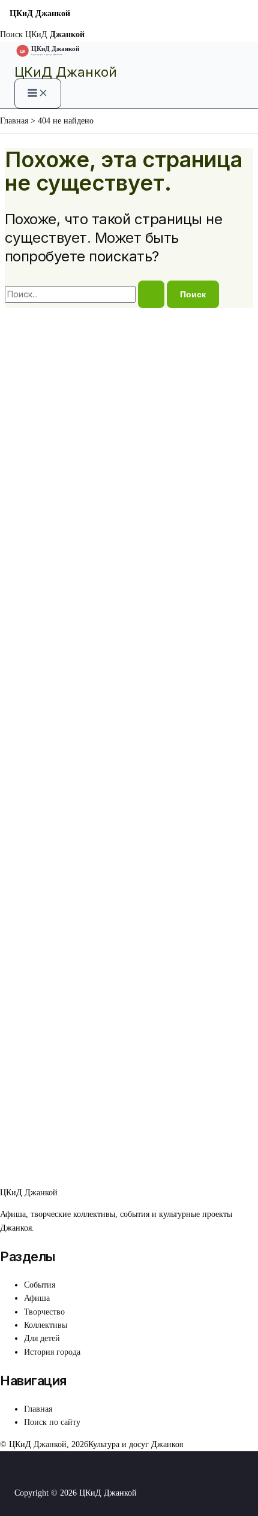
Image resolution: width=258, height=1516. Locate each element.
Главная (38, 1409)
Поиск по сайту (52, 1422)
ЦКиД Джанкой (65, 72)
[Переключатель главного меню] (37, 93)
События (39, 1284)
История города (52, 1352)
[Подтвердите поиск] (151, 294)
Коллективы (45, 1325)
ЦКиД (55, 34)
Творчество (44, 1311)
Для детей (42, 1338)
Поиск (11, 34)
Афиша (37, 1298)
